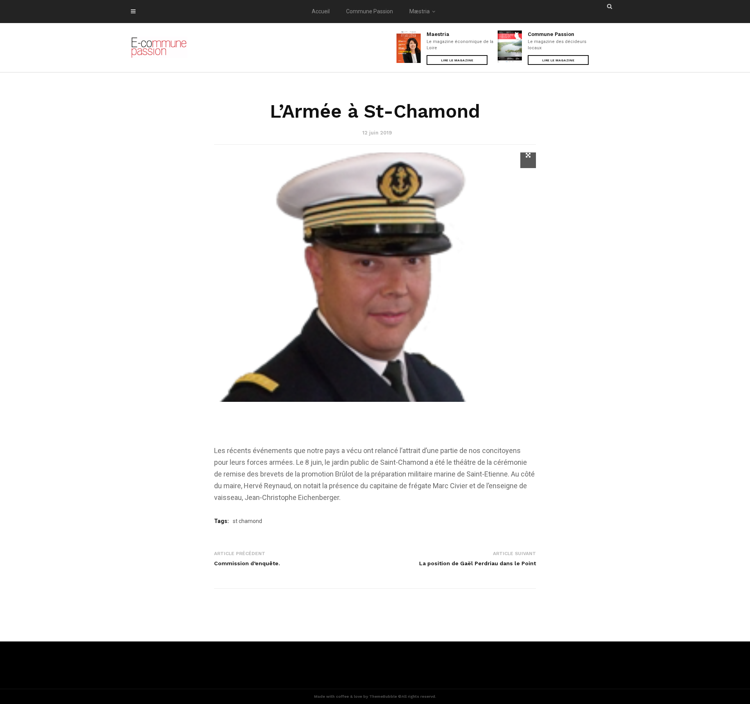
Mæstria (419, 11)
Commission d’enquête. (247, 563)
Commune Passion (369, 11)
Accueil (321, 11)
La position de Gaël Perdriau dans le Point (477, 563)
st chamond (247, 521)
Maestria (438, 34)
